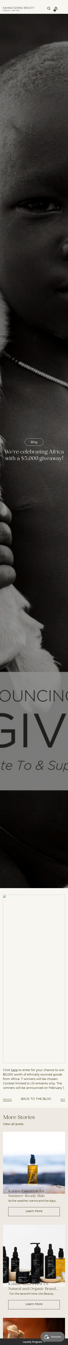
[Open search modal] (49, 8)
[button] (34, 1341)
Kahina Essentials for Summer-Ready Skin (26, 1194)
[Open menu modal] (63, 8)
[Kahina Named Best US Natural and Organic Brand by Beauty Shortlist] (34, 1256)
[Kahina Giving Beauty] (18, 8)
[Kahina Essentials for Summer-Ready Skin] (34, 1163)
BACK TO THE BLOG (36, 1099)
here (14, 1070)
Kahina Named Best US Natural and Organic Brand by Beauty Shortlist (32, 1287)
